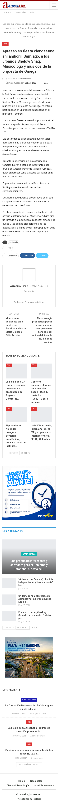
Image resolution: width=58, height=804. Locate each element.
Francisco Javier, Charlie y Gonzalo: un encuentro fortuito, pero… (34, 615)
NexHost (37, 799)
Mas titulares (29, 700)
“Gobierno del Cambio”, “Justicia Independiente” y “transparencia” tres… (35, 582)
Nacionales (36, 781)
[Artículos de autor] (29, 274)
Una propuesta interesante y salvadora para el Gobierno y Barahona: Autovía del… (29, 565)
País (5, 44)
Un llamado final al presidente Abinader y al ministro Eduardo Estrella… (34, 599)
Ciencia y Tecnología (18, 785)
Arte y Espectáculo (44, 785)
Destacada (14, 242)
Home (21, 781)
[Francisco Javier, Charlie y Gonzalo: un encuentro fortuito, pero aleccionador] (9, 616)
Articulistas (29, 554)
